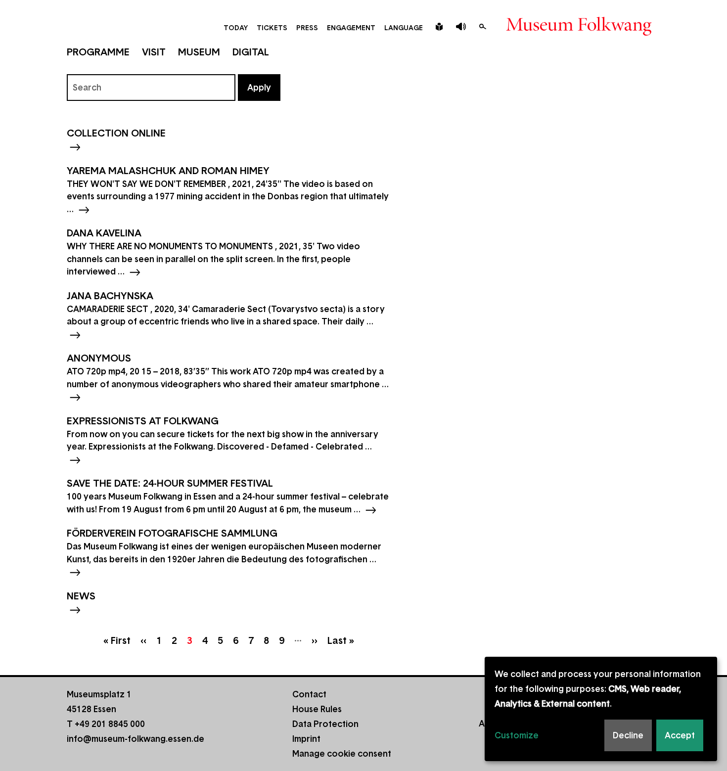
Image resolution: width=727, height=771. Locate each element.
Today (236, 27)
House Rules (317, 709)
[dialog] (601, 709)
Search (482, 27)
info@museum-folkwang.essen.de (135, 738)
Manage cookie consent (341, 753)
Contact (309, 694)
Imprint (306, 738)
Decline (628, 735)
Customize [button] (517, 735)
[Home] (579, 32)
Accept (680, 735)
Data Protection (325, 724)
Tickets (272, 27)
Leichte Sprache (439, 27)
